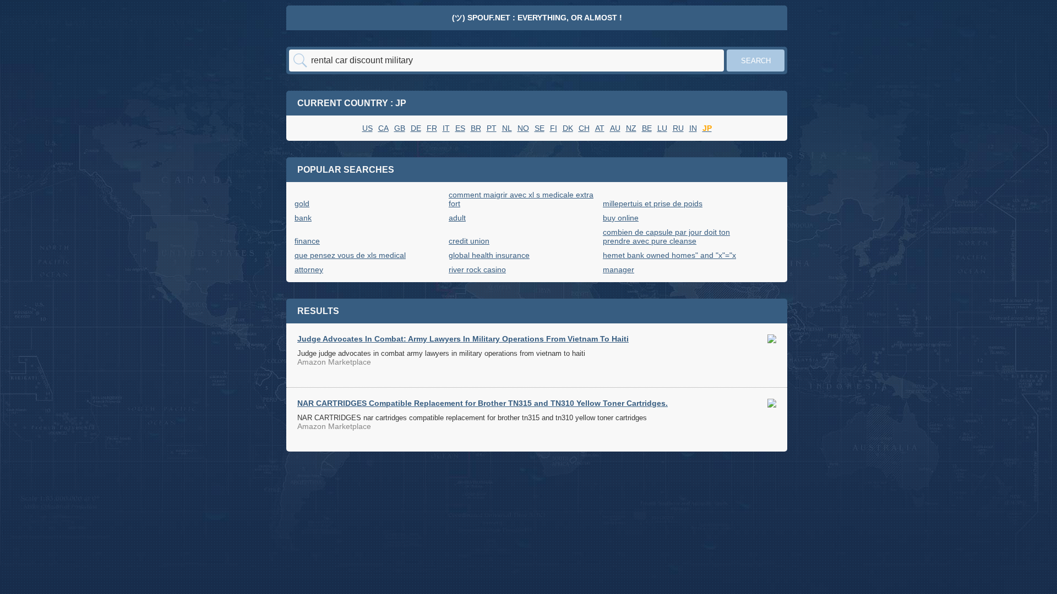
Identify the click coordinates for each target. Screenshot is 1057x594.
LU (662, 128)
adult (457, 217)
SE (539, 128)
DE (416, 128)
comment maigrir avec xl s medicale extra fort (521, 199)
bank (303, 217)
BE (647, 128)
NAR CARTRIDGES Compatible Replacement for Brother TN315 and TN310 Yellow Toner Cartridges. (482, 403)
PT (492, 128)
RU (678, 128)
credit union (469, 241)
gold (302, 203)
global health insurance (489, 255)
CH (584, 128)
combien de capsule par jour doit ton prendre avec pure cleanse (666, 236)
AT (599, 128)
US (367, 128)
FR (432, 128)
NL (507, 128)
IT (446, 128)
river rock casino (477, 269)
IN (693, 128)
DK (568, 128)
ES (460, 128)
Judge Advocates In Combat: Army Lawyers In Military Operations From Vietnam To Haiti (463, 338)
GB (399, 128)
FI (553, 128)
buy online (621, 217)
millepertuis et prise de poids (652, 203)
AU (615, 128)
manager (618, 269)
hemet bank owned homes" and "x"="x (669, 255)
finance (307, 241)
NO (523, 128)
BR (476, 128)
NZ (631, 128)
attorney (309, 269)
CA (383, 128)
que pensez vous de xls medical (350, 255)
